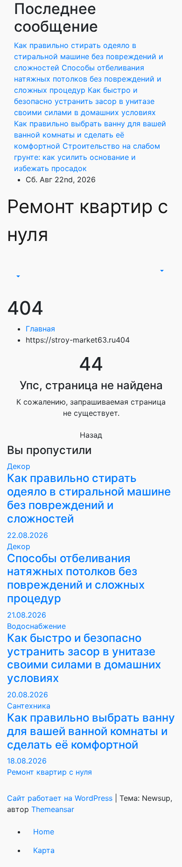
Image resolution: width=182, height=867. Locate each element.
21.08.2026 (26, 614)
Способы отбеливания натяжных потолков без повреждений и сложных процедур (76, 578)
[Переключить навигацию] (20, 268)
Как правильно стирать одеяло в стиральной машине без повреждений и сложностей (89, 498)
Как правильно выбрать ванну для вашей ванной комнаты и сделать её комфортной (91, 731)
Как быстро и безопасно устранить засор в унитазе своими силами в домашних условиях (84, 658)
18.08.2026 (27, 760)
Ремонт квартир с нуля (49, 772)
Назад (91, 435)
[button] (17, 276)
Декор (18, 466)
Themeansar (52, 809)
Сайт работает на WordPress (61, 798)
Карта (44, 850)
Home (43, 831)
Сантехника (28, 705)
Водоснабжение (36, 626)
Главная (40, 328)
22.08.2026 (27, 535)
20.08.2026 (27, 694)
